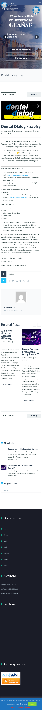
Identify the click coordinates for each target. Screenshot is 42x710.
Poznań (6, 559)
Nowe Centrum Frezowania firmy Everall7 (31, 352)
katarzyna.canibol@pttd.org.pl (17, 175)
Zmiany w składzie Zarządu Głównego (7, 334)
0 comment (28, 131)
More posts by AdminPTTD (13, 311)
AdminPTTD (7, 131)
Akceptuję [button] (32, 704)
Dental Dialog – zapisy (21, 126)
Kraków (6, 529)
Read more (8, 384)
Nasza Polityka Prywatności (21, 707)
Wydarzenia (18, 131)
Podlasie (6, 553)
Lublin (5, 541)
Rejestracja (21, 58)
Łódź (5, 547)
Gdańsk (6, 535)
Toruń (5, 565)
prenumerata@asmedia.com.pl (18, 197)
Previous (9, 94)
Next (32, 94)
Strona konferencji (21, 49)
